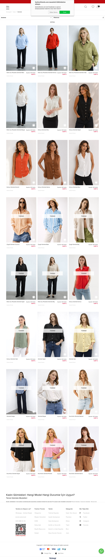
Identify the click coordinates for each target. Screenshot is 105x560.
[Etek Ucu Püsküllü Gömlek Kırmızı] (52, 48)
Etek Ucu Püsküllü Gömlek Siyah (16, 302)
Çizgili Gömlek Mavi (43, 244)
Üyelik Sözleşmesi (54, 517)
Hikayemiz (38, 513)
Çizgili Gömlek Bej (74, 244)
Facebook (86, 513)
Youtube (85, 525)
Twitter (85, 517)
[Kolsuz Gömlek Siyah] (84, 105)
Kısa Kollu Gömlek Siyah (13, 473)
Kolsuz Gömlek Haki (12, 359)
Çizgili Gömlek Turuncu (13, 244)
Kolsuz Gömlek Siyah (75, 130)
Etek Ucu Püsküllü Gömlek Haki (77, 72)
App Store (60, 553)
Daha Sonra (53, 12)
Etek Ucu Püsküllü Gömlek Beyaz (16, 130)
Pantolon (68, 517)
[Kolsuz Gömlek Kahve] (52, 162)
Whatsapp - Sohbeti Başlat (24, 513)
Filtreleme (56, 17)
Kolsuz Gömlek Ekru (43, 130)
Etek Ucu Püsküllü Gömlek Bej (46, 302)
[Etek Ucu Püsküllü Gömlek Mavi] (21, 48)
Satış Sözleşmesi (53, 521)
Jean (67, 533)
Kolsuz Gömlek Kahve (44, 187)
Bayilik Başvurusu (40, 529)
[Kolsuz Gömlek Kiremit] (21, 162)
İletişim (37, 533)
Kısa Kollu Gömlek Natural (76, 416)
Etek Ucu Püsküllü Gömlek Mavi (15, 72)
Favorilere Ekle (33, 68)
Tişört (67, 525)
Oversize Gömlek (85, 502)
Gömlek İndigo (11, 416)
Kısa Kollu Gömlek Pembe (45, 473)
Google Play (47, 553)
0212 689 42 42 (21, 521)
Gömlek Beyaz (42, 416)
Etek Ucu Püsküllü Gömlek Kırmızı (47, 72)
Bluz (67, 529)
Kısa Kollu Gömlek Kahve (76, 473)
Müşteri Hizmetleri (40, 517)
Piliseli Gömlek (75, 502)
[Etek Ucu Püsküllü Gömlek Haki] (84, 48)
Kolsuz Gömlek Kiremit (13, 187)
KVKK (36, 521)
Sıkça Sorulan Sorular (55, 533)
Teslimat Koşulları (53, 513)
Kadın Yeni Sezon (71, 513)
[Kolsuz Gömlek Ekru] (52, 105)
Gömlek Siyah (42, 359)
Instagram (86, 521)
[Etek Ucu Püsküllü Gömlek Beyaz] (21, 105)
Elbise (68, 521)
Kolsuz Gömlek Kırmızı (75, 302)
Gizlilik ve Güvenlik (54, 525)
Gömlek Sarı (72, 359)
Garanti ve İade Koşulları (55, 529)
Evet (64, 12)
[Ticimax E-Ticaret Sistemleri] (52, 558)
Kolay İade (38, 525)
